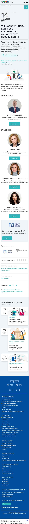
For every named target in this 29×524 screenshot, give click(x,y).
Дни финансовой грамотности (10, 428)
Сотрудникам (5, 458)
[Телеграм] (16, 390)
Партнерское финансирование (10, 405)
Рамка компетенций (7, 417)
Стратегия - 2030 (7, 447)
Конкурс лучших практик (9, 445)
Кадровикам (5, 456)
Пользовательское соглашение (19, 513)
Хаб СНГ (4, 449)
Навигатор (5, 422)
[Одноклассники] (13, 390)
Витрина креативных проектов (10, 432)
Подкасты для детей (7, 473)
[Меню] (26, 7)
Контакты (4, 486)
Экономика (4, 293)
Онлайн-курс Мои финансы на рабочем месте (14, 460)
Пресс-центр (5, 483)
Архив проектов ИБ (7, 496)
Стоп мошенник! (6, 466)
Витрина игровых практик (9, 434)
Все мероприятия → (6, 304)
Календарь (5, 481)
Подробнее (14, 123)
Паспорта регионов (7, 443)
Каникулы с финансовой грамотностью (12, 430)
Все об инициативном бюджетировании (13, 492)
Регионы (17, 289)
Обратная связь (6, 503)
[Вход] (27, 2)
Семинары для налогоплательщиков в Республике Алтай (16, 347)
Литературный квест (8, 426)
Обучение (12, 317)
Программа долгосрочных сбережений (12, 401)
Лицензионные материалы (9, 437)
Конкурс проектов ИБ (7, 494)
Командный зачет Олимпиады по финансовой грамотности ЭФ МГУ (17, 321)
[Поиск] (24, 2)
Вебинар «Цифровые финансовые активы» (15, 368)
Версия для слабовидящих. (10, 507)
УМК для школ (5, 424)
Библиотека (5, 419)
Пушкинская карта (7, 471)
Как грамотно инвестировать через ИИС (12, 411)
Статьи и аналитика (7, 399)
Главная (3, 6)
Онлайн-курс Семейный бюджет (7, 408)
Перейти (7, 238)
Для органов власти (9, 289)
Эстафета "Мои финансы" (9, 403)
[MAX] (19, 390)
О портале (4, 479)
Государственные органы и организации (12, 291)
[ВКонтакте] (10, 390)
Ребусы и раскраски (7, 468)
